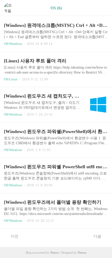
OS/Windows (13, 44)
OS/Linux (11, 79)
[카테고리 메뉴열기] (103, 8)
